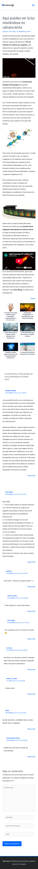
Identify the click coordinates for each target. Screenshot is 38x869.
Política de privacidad (19, 861)
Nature (32, 298)
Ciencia (5, 31)
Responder (31, 476)
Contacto (22, 864)
